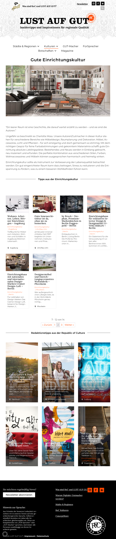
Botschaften (45, 50)
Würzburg (66, 397)
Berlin (65, 231)
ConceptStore (62, 516)
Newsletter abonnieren (19, 494)
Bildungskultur (51, 461)
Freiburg (97, 397)
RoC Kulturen (62, 510)
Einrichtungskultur (14, 227)
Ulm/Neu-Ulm (41, 229)
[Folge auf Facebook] (98, 3)
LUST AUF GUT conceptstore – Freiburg (93, 380)
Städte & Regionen (24, 46)
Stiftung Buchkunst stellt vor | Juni (56, 444)
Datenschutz (43, 536)
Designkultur (14, 461)
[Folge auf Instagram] (93, 3)
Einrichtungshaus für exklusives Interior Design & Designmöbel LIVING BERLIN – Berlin (98, 222)
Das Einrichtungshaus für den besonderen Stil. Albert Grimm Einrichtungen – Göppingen (93, 438)
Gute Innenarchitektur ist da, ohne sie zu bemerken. (44, 220)
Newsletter (82, 4)
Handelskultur (87, 397)
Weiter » (69, 324)
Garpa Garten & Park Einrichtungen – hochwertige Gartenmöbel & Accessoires (21, 378)
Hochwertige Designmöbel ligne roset (21, 444)
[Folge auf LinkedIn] (102, 3)
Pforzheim (40, 290)
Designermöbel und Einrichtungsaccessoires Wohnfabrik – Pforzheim (44, 279)
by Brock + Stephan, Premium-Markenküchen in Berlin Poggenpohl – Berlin (71, 221)
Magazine (67, 50)
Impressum (29, 536)
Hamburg (29, 397)
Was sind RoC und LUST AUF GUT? (39, 6)
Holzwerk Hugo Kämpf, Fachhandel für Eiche (57, 379)
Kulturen (49, 46)
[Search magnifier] (102, 8)
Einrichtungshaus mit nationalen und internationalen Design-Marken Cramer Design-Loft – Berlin (17, 281)
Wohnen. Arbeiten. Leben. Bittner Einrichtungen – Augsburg (16, 220)
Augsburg (13, 229)
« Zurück (47, 324)
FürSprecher (91, 46)
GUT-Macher (70, 46)
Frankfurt (62, 461)
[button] (5, 534)
